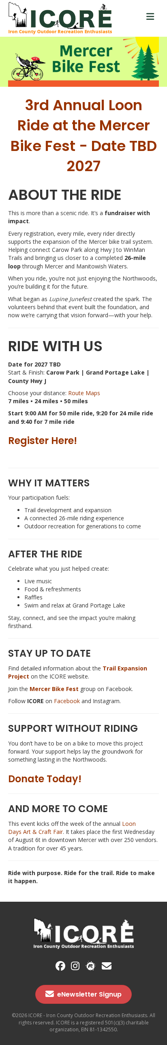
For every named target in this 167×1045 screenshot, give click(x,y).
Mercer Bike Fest (54, 689)
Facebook (67, 701)
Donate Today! (44, 778)
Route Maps (84, 393)
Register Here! (42, 440)
